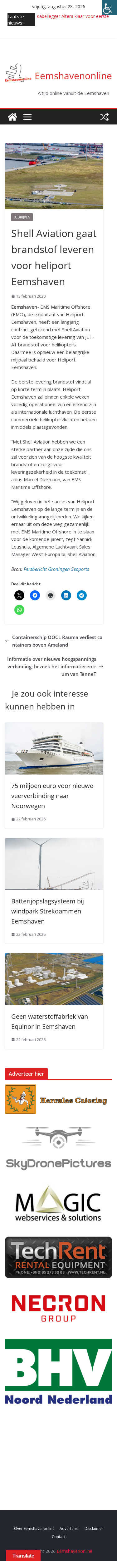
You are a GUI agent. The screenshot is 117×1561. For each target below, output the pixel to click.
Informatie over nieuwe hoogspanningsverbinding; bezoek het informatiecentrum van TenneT (51, 666)
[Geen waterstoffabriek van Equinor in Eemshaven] (54, 957)
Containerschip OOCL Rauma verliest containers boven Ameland (57, 641)
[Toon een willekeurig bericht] (104, 116)
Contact (59, 1536)
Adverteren (70, 1528)
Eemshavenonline (73, 75)
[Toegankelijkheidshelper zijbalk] (109, 7)
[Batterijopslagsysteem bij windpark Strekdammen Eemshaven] (54, 842)
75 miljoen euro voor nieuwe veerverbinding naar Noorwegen (52, 795)
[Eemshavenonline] (12, 116)
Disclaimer (94, 1528)
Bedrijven (22, 217)
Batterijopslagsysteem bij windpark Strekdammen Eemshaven (47, 911)
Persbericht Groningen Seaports (57, 569)
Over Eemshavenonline (34, 1528)
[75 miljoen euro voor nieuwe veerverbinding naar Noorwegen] (54, 726)
